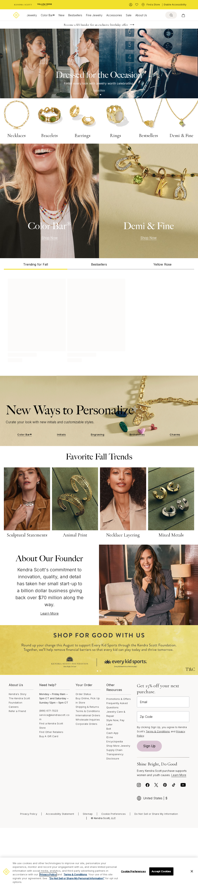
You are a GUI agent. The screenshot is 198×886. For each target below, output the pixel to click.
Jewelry (32, 15)
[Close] (192, 871)
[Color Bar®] (49, 201)
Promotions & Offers (118, 698)
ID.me (109, 737)
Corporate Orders (86, 723)
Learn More (49, 613)
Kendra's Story (17, 694)
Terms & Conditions (88, 711)
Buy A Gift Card (48, 736)
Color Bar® (48, 15)
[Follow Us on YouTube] (183, 785)
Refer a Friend (17, 711)
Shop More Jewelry (118, 745)
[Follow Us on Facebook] (147, 785)
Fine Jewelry (94, 15)
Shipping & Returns (87, 706)
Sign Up (149, 746)
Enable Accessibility (175, 4)
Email (143, 702)
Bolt (108, 728)
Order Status (83, 694)
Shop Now (49, 238)
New (61, 15)
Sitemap (87, 813)
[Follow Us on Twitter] (156, 785)
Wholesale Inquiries (88, 719)
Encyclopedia (114, 741)
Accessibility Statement (60, 813)
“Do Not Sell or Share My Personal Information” (76, 878)
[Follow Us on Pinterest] (165, 785)
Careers (14, 706)
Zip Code (146, 717)
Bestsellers (75, 15)
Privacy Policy (28, 813)
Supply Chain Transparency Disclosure (115, 754)
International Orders (88, 715)
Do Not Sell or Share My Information (156, 813)
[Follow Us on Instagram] (139, 785)
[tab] (35, 264)
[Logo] (16, 15)
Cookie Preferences (113, 813)
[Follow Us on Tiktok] (174, 785)
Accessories (114, 15)
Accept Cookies (161, 871)
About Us (141, 15)
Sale (128, 15)
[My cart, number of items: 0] (183, 15)
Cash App (112, 732)
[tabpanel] (99, 320)
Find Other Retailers (51, 731)
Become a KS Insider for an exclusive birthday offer (96, 25)
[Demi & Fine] (148, 201)
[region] (99, 872)
